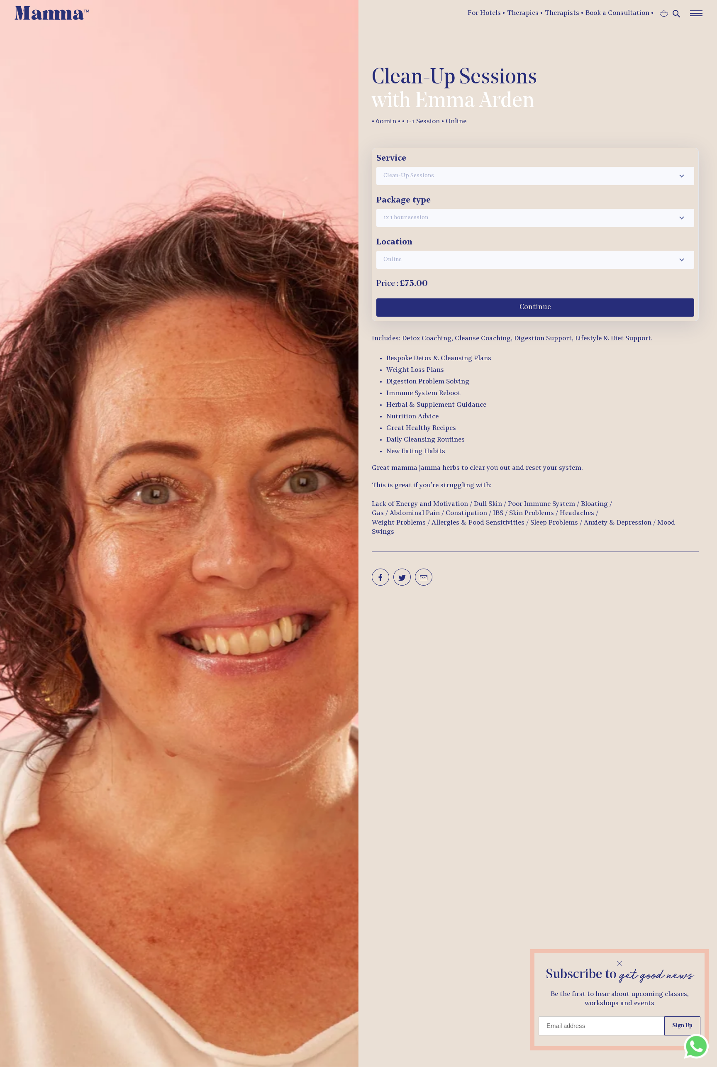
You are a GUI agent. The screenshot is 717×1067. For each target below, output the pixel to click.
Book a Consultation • (619, 13)
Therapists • (564, 13)
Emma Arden (474, 101)
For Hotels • (486, 13)
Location (394, 242)
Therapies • (525, 13)
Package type (403, 200)
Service (391, 158)
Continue (535, 307)
